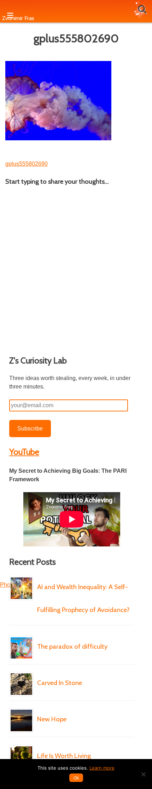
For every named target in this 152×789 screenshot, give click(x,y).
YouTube (24, 452)
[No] (143, 774)
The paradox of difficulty (72, 646)
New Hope (51, 719)
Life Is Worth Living (64, 756)
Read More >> (59, 631)
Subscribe (30, 429)
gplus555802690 (26, 164)
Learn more (102, 768)
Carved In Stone (59, 683)
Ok (76, 778)
